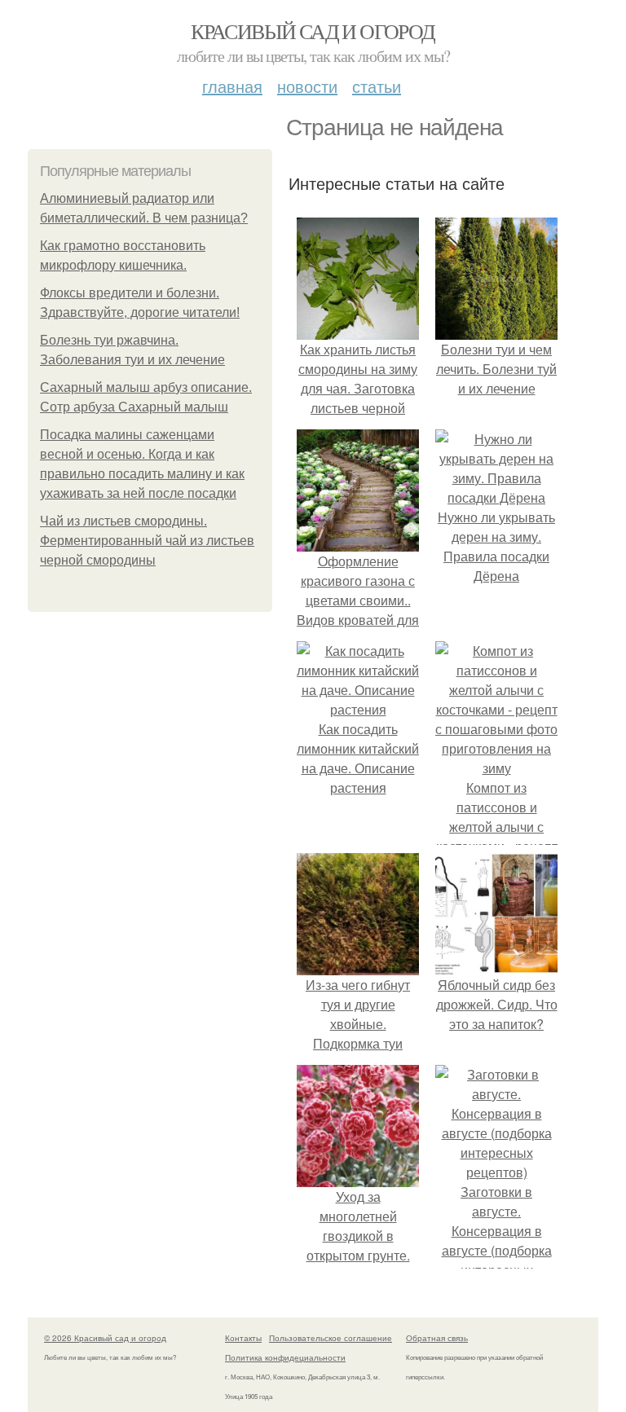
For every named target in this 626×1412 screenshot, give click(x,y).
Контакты (243, 1338)
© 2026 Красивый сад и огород (105, 1338)
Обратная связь (437, 1338)
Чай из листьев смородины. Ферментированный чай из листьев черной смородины (147, 540)
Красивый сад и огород (312, 31)
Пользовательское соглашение (330, 1338)
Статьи (376, 86)
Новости (307, 86)
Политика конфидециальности (285, 1357)
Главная (232, 86)
